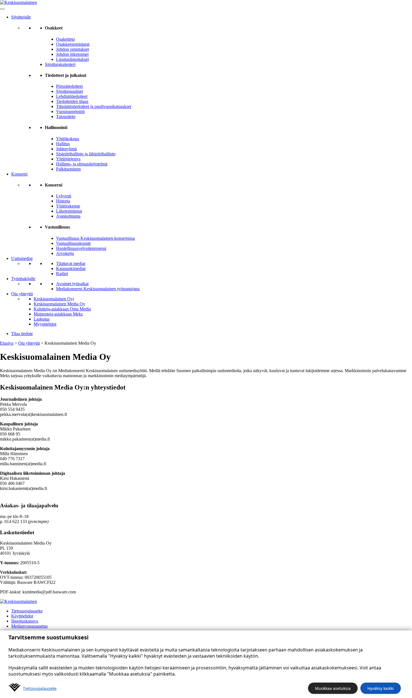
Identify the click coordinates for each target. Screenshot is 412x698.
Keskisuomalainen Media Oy (59, 303)
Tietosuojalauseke (27, 611)
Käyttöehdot (22, 616)
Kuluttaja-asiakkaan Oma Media (62, 309)
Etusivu (6, 343)
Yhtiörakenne (68, 206)
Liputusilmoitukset (72, 59)
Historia (63, 201)
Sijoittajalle (21, 17)
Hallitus (63, 143)
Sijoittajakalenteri (60, 64)
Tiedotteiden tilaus (72, 101)
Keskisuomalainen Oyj (54, 298)
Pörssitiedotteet (69, 86)
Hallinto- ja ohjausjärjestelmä (81, 164)
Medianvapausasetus (29, 626)
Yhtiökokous (67, 138)
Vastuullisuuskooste (73, 243)
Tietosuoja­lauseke (40, 688)
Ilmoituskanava (24, 621)
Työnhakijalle (23, 278)
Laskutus (42, 319)
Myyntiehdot (45, 324)
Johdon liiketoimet (72, 54)
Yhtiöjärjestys (68, 158)
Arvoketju (65, 253)
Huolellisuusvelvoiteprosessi (81, 248)
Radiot (62, 273)
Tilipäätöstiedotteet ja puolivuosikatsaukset (93, 106)
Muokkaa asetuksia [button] (333, 688)
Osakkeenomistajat (72, 44)
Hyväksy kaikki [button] (380, 688)
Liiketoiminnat (69, 211)
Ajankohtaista (68, 216)
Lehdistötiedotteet (71, 96)
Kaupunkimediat (70, 268)
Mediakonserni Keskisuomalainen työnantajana (98, 288)
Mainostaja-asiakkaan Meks (58, 314)
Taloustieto (65, 116)
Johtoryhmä (66, 148)
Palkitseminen (68, 169)
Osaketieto (65, 39)
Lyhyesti (63, 195)
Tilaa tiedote (22, 333)
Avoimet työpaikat (72, 283)
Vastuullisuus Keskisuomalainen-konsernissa (95, 238)
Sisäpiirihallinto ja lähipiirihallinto (85, 153)
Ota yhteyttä (22, 293)
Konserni (19, 174)
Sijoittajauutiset (69, 91)
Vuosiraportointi (70, 111)
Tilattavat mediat (70, 263)
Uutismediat (22, 258)
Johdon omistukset (72, 49)
